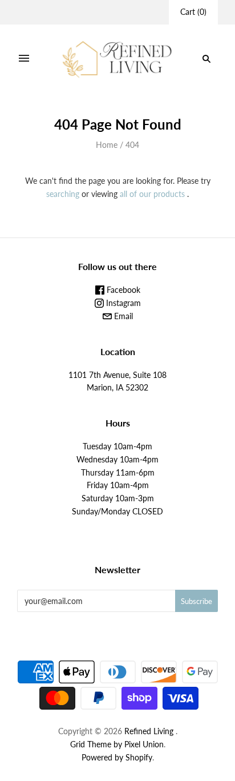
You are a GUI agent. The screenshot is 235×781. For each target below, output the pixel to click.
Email (122, 316)
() (193, 12)
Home (107, 145)
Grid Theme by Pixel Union (117, 744)
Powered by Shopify (117, 757)
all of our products (152, 194)
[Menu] (24, 59)
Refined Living (148, 731)
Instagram (122, 303)
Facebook (122, 290)
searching (62, 194)
